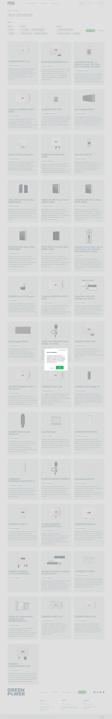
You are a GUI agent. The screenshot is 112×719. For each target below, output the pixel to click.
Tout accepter (59, 368)
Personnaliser (51, 368)
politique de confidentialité (51, 359)
